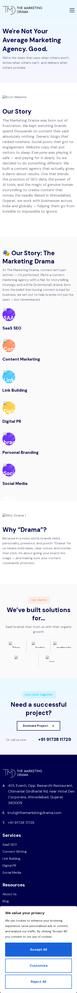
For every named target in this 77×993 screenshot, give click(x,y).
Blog (5, 901)
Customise (39, 965)
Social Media (11, 872)
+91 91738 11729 (54, 739)
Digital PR (9, 865)
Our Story (16, 111)
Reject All (38, 981)
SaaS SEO (9, 844)
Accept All (38, 949)
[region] (38, 949)
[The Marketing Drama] (22, 10)
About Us (9, 894)
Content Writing (14, 851)
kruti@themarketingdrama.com (34, 812)
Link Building (11, 858)
